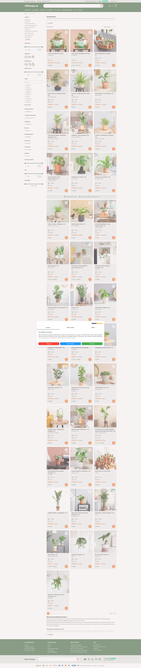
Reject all (49, 343)
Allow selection (70, 343)
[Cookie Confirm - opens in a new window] (97, 323)
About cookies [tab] (70, 327)
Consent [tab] (48, 327)
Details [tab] (93, 327)
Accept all (92, 343)
